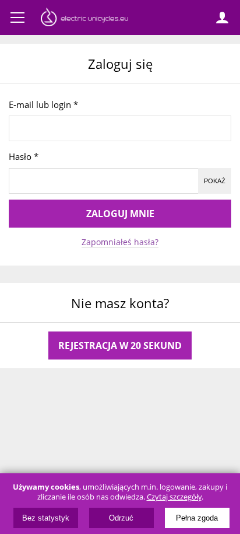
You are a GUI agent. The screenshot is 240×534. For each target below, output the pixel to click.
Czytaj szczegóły (174, 497)
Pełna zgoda (197, 518)
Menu (17, 17)
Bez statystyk (45, 518)
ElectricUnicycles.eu (84, 19)
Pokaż (214, 180)
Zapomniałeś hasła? (120, 241)
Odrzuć (121, 518)
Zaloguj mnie (120, 213)
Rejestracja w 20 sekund (120, 345)
